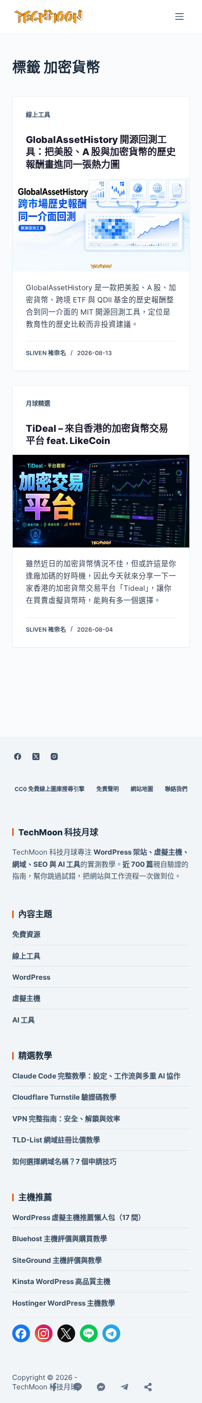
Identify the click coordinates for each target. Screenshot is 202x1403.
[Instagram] (54, 756)
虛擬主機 (26, 998)
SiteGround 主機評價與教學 (57, 1260)
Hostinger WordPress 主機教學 (63, 1303)
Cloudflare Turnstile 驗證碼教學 (64, 1097)
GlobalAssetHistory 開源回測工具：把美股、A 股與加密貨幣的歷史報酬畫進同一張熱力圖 (101, 152)
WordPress (31, 977)
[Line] (77, 1387)
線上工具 (38, 114)
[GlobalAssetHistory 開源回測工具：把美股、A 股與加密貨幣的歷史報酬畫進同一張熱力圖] (101, 224)
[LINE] (89, 1333)
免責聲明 (107, 789)
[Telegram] (111, 1333)
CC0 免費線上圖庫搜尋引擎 (50, 789)
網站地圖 (142, 789)
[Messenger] (101, 1387)
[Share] (148, 1387)
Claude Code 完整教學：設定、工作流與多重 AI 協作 (96, 1075)
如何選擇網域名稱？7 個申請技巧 (64, 1161)
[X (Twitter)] (36, 756)
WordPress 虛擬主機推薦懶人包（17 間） (78, 1217)
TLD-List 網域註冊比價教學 (56, 1139)
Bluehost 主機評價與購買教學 (59, 1238)
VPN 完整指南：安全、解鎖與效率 (66, 1118)
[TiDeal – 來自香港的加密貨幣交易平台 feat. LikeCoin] (101, 501)
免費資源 (26, 934)
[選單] (179, 16)
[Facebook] (17, 756)
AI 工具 (23, 1019)
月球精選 (38, 403)
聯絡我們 (176, 789)
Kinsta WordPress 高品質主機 (61, 1281)
